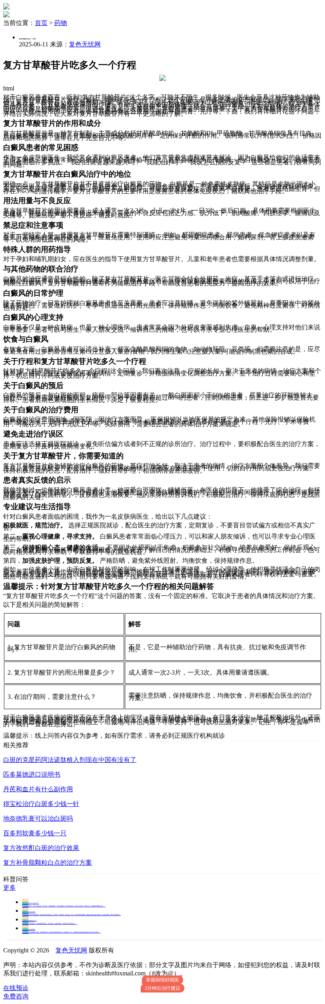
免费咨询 (16, 996)
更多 (9, 887)
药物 (60, 22)
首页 (41, 22)
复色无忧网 (85, 44)
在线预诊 (16, 988)
